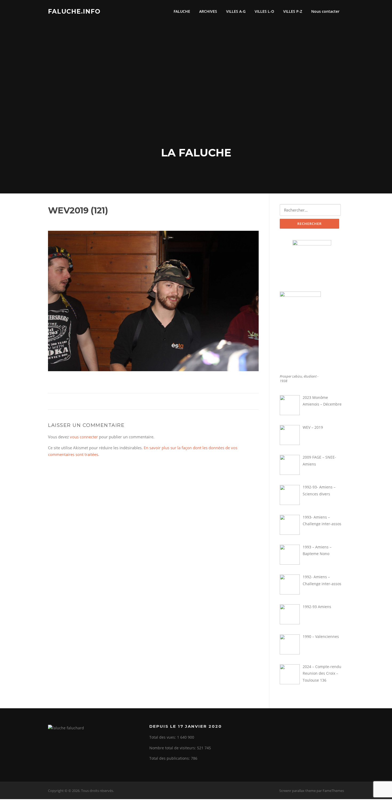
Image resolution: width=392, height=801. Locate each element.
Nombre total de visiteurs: (173, 747)
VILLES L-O (264, 11)
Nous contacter (325, 11)
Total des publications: (170, 758)
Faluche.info (74, 11)
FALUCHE (182, 11)
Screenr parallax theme (297, 790)
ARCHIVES (208, 11)
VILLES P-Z (292, 11)
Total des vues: (163, 737)
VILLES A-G (236, 11)
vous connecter (84, 436)
